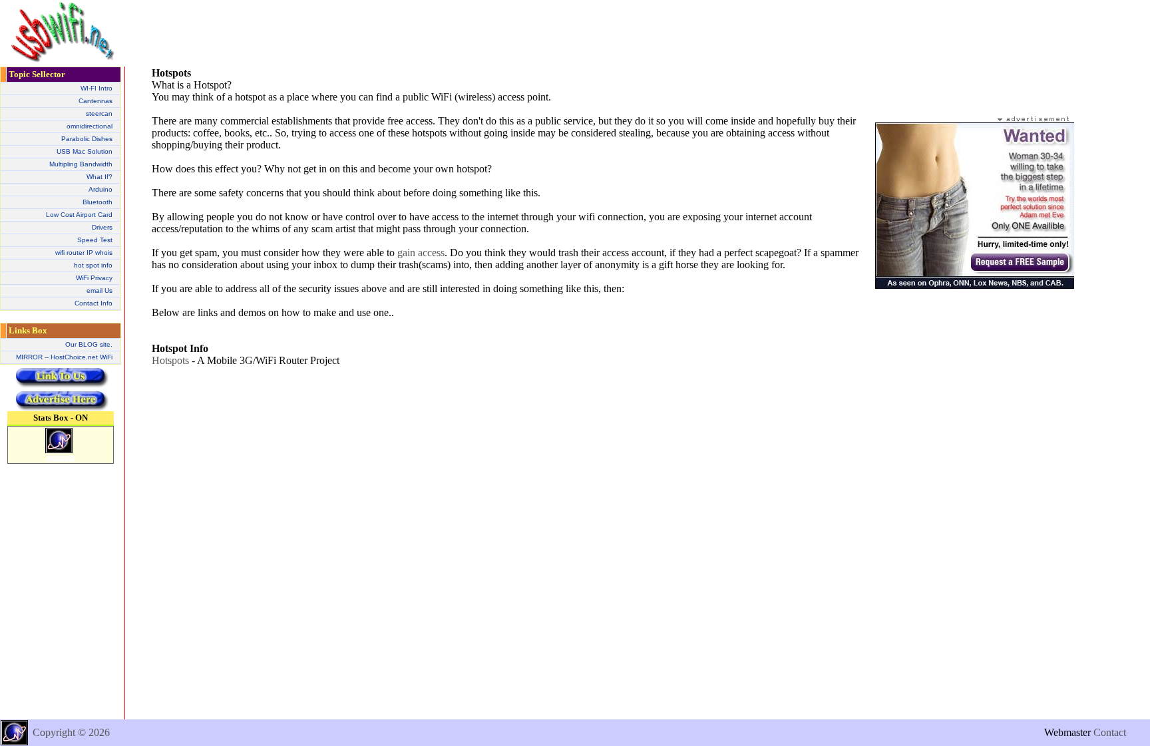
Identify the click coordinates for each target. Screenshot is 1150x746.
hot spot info (93, 265)
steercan (99, 113)
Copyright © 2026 (71, 732)
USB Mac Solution (84, 151)
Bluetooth (97, 202)
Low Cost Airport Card (79, 214)
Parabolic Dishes (86, 138)
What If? (99, 176)
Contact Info (93, 303)
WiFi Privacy (94, 277)
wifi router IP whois (83, 252)
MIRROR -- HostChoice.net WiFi (64, 357)
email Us (99, 290)
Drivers (102, 227)
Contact (1109, 732)
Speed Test (94, 240)
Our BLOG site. (88, 344)
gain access (421, 252)
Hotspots (170, 360)
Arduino (100, 189)
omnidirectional (89, 126)
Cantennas (95, 100)
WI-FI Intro (96, 88)
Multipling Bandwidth (80, 164)
